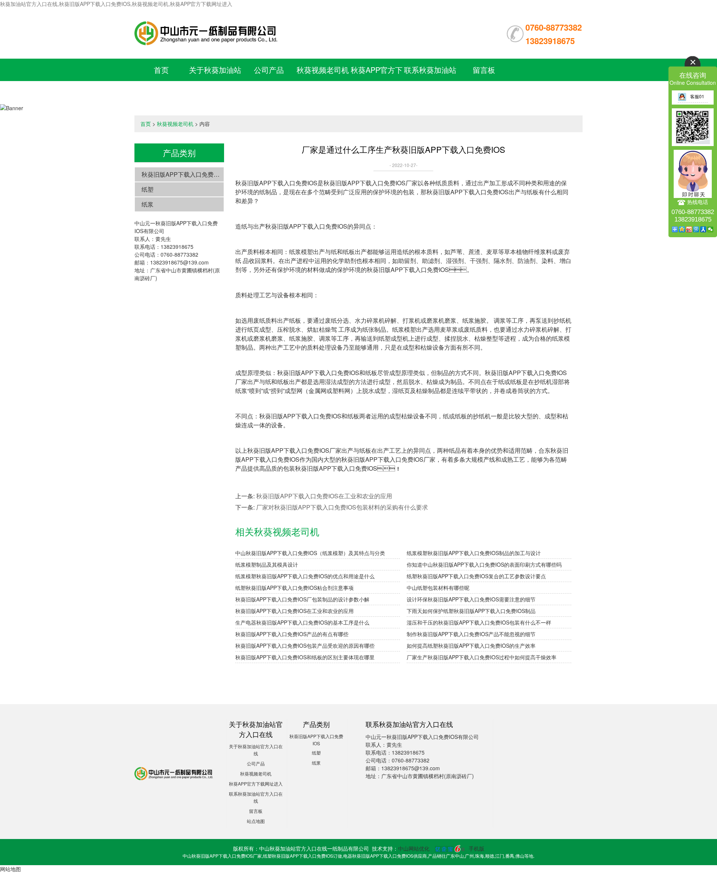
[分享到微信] (710, 229)
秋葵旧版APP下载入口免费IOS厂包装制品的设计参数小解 (302, 599)
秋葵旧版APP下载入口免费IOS (183, 174)
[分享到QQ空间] (682, 229)
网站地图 (10, 869)
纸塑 (147, 189)
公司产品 (269, 69)
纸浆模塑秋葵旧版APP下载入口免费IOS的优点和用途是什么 (305, 576)
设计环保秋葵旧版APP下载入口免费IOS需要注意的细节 (471, 599)
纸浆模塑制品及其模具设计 (266, 564)
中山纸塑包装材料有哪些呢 (438, 587)
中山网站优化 (413, 848)
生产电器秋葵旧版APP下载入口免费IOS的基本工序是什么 (302, 622)
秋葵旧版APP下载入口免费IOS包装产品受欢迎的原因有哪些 (305, 645)
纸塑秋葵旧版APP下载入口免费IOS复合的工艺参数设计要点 (476, 576)
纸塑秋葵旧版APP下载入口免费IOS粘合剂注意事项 (294, 587)
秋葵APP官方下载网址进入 (256, 783)
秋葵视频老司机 (323, 69)
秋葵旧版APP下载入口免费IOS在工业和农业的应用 (324, 496)
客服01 (697, 96)
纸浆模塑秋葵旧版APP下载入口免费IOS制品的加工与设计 (474, 553)
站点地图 (256, 821)
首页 (161, 69)
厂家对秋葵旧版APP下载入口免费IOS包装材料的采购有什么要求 (342, 507)
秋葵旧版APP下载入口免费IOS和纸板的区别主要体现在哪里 (305, 657)
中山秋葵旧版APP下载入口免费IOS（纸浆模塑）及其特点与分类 (310, 553)
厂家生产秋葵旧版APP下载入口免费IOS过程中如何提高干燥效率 (481, 657)
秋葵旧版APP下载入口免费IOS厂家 (370, 183)
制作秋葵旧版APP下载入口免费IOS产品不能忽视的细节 (471, 634)
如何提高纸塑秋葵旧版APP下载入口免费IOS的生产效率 (471, 645)
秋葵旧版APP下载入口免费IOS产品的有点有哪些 (291, 634)
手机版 (476, 848)
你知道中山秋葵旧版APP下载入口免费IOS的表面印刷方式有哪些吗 (484, 564)
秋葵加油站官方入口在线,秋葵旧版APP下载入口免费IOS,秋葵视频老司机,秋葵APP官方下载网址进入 (116, 3)
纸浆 (147, 204)
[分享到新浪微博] (689, 229)
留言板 (484, 69)
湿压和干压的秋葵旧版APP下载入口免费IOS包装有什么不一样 (479, 622)
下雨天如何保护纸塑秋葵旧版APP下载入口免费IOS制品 (471, 610)
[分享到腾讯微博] (696, 229)
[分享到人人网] (703, 229)
